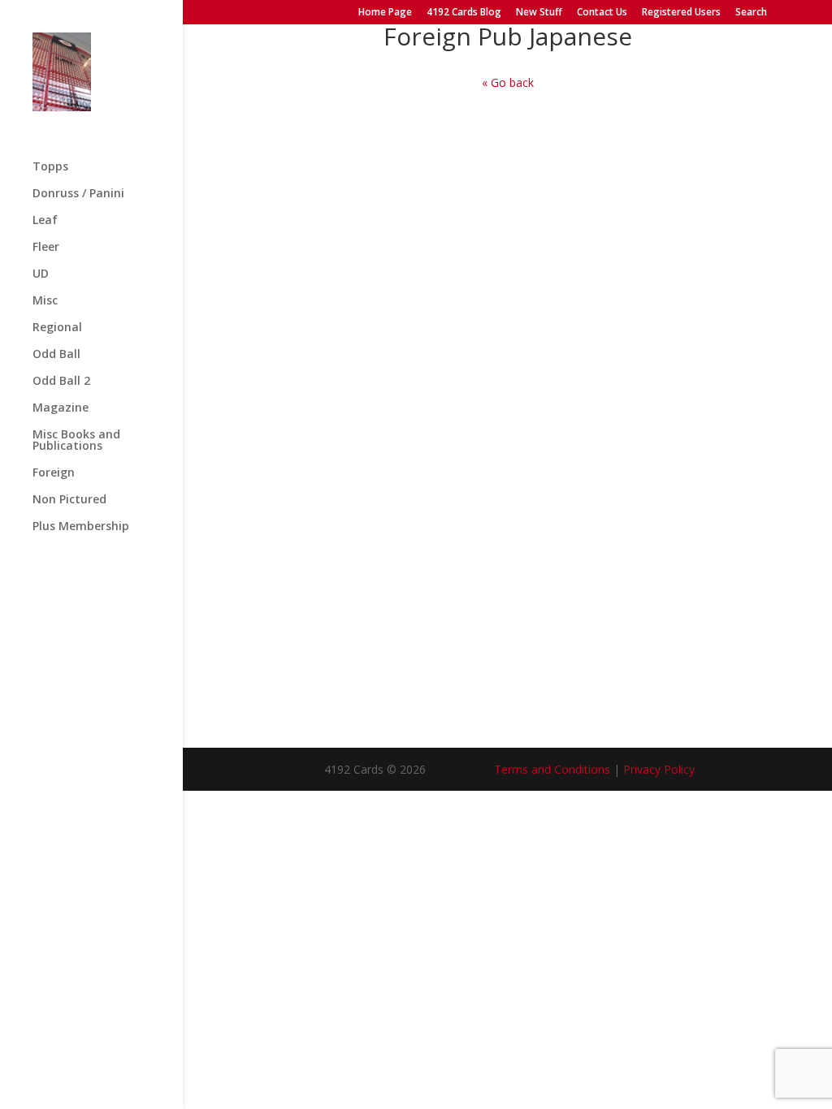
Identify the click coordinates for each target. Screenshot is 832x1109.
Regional (57, 327)
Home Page (385, 13)
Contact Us (602, 13)
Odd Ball (56, 354)
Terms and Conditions (552, 769)
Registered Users (681, 13)
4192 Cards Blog (464, 13)
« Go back (508, 82)
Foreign (53, 473)
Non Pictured (69, 500)
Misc (45, 301)
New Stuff (539, 13)
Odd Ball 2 (61, 381)
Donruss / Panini (78, 194)
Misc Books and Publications (76, 441)
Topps (50, 167)
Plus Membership (80, 526)
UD (40, 274)
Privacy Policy (659, 769)
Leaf (45, 220)
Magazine (60, 408)
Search (751, 13)
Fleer (45, 247)
